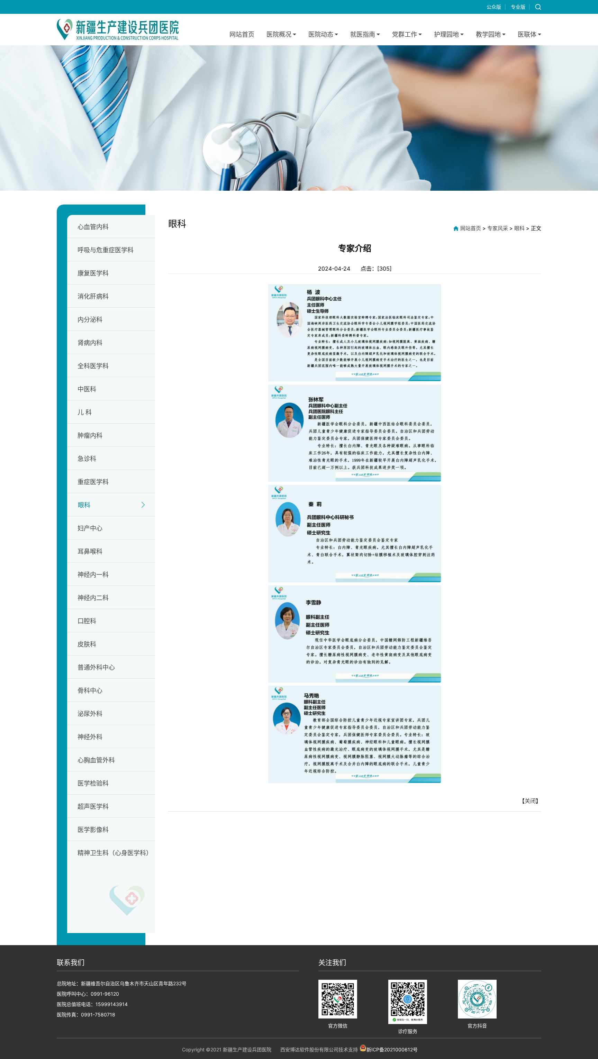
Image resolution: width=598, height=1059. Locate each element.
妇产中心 (90, 528)
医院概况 (278, 34)
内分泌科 (90, 319)
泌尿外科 (90, 713)
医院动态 (320, 34)
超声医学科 (93, 806)
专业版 (518, 7)
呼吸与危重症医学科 (106, 250)
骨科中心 (90, 690)
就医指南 (362, 34)
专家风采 (497, 228)
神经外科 (90, 737)
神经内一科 (93, 574)
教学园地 (488, 34)
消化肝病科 (93, 296)
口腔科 (87, 621)
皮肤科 (87, 644)
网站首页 (241, 34)
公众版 (494, 7)
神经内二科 (93, 597)
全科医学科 (93, 366)
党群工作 (404, 34)
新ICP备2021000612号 (392, 1049)
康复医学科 (93, 273)
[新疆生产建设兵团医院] (118, 29)
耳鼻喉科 (90, 551)
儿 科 (85, 412)
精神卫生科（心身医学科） (115, 853)
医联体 (527, 34)
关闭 (530, 800)
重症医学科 (93, 482)
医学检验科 (93, 783)
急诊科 (87, 458)
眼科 (84, 505)
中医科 (87, 389)
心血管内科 (93, 226)
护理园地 (446, 34)
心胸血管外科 (96, 760)
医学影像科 (93, 829)
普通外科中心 (96, 667)
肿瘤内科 (90, 435)
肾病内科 (90, 342)
